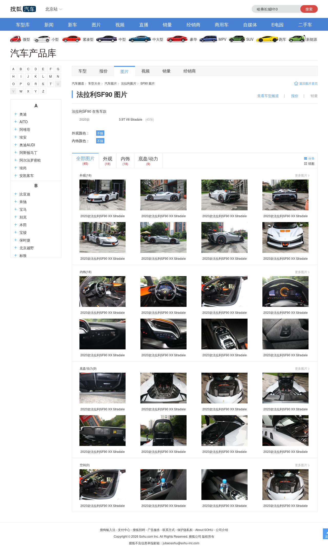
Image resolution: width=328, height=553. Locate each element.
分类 (311, 158)
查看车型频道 (268, 95)
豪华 (193, 39)
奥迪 (23, 114)
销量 (167, 24)
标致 (23, 255)
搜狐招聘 (139, 529)
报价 (103, 71)
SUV (249, 39)
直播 (143, 24)
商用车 (222, 24)
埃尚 (23, 167)
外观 (107, 158)
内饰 (125, 158)
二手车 (305, 24)
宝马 (23, 209)
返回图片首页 (308, 83)
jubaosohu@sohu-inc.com (181, 543)
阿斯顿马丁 (28, 152)
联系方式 (168, 529)
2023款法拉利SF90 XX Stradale (102, 216)
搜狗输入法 (107, 529)
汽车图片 (111, 83)
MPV (222, 39)
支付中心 (124, 529)
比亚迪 (24, 193)
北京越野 (26, 247)
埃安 (23, 137)
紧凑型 (88, 39)
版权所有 (208, 536)
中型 (122, 39)
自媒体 (250, 24)
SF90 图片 (147, 83)
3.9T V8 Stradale (130, 119)
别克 (23, 217)
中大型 (157, 39)
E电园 (277, 24)
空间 (83, 465)
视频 (120, 24)
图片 (96, 24)
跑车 (282, 39)
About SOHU (204, 529)
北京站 (51, 9)
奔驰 (23, 201)
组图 (311, 163)
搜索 (309, 9)
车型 (82, 71)
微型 (26, 39)
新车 (72, 24)
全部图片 (85, 158)
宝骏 (23, 232)
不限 (100, 133)
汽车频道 (78, 83)
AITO (23, 121)
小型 (55, 39)
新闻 (49, 24)
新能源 (311, 39)
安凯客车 (26, 175)
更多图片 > (302, 175)
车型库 (23, 24)
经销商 (193, 24)
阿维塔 (24, 129)
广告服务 (154, 529)
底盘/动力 (148, 158)
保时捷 (24, 240)
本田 (23, 224)
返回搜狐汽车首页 (23, 9)
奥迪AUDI (27, 144)
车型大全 (94, 83)
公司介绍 (222, 529)
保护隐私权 (185, 529)
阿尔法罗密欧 (30, 160)
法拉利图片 (128, 83)
